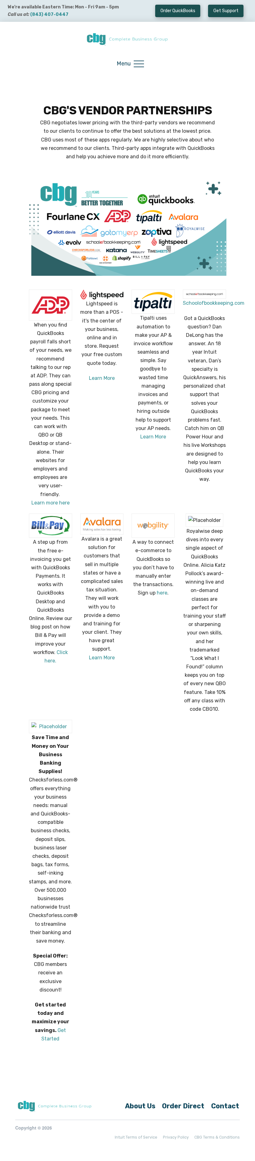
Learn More (102, 378)
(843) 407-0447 (49, 14)
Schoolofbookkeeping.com (213, 303)
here (162, 593)
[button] (130, 64)
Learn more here (50, 503)
